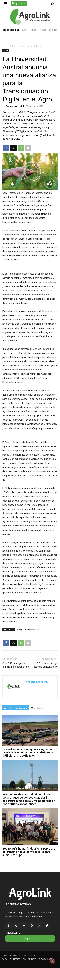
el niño (53, 30)
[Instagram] (16, 925)
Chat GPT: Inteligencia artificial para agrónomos (15, 665)
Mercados (34, 955)
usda (33, 30)
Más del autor (38, 708)
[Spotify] (31, 925)
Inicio (4, 46)
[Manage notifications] (52, 961)
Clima (4, 955)
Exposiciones (45, 959)
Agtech (13, 46)
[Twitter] (39, 925)
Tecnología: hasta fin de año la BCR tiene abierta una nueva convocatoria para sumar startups (28, 852)
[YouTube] (24, 925)
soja (24, 30)
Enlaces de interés (11, 959)
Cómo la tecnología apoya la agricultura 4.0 (45, 665)
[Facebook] (8, 925)
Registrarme (19, 3)
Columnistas (29, 959)
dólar (43, 30)
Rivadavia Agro (18, 955)
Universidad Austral (32, 630)
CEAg (19, 630)
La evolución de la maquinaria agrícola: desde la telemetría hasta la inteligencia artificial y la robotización (28, 752)
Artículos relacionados (15, 708)
